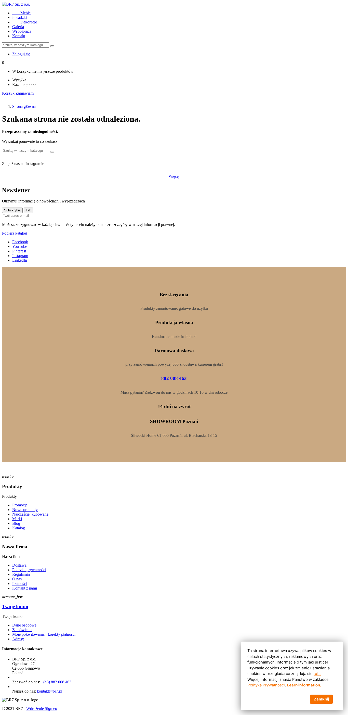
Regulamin (21, 574)
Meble (21, 13)
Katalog (18, 528)
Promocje (20, 505)
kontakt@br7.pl (49, 691)
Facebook (20, 242)
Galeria (18, 26)
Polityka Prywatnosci (266, 685)
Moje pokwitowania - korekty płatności (43, 634)
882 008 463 (174, 378)
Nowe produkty (25, 509)
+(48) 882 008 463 (56, 682)
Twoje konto (15, 606)
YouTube (19, 246)
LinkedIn (19, 260)
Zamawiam (25, 93)
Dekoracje (24, 22)
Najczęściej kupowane (30, 514)
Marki (17, 519)
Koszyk (8, 93)
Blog (16, 523)
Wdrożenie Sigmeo (41, 708)
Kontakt (18, 36)
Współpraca (21, 31)
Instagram (20, 255)
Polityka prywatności (29, 570)
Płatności (19, 583)
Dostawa (19, 565)
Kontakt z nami (24, 588)
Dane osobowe (24, 625)
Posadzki (19, 17)
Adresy (18, 639)
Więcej (174, 176)
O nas (17, 579)
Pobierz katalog (14, 233)
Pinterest (19, 251)
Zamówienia (22, 630)
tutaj (318, 673)
